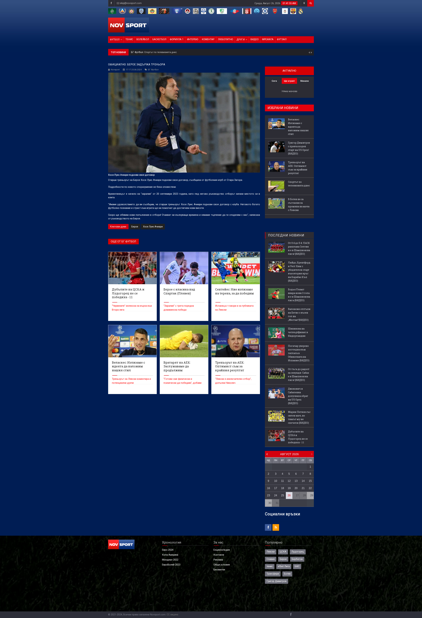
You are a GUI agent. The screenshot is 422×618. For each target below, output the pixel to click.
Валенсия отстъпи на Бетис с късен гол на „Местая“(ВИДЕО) (299, 314)
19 (289, 488)
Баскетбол (159, 39)
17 (275, 488)
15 (310, 481)
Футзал (281, 39)
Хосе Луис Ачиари (153, 226)
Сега (274, 81)
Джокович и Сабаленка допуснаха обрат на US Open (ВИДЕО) (298, 396)
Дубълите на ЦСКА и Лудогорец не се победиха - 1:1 (298, 437)
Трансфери (273, 573)
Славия (271, 559)
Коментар (208, 39)
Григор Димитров (276, 581)
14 (303, 481)
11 (282, 481)
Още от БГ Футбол (123, 241)
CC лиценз (172, 614)
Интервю (192, 39)
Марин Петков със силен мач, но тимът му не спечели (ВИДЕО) (299, 417)
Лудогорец (297, 551)
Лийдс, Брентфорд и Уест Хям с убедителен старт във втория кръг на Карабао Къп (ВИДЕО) (299, 271)
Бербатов (297, 559)
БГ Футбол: (137, 52)
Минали (304, 81)
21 (303, 488)
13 (296, 481)
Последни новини (286, 235)
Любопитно (225, 39)
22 (310, 488)
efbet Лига (284, 566)
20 (296, 488)
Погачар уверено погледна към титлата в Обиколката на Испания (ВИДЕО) (298, 353)
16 (268, 488)
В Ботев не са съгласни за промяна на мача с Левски (173, 52)
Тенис (129, 39)
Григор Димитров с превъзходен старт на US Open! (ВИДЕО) (299, 148)
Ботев (287, 573)
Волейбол (142, 39)
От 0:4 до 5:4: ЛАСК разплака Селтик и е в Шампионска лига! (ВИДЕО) (299, 248)
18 (282, 488)
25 (282, 495)
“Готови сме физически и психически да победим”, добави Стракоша (182, 383)
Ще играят (289, 81)
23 (268, 495)
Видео (255, 39)
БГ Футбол (153, 69)
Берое (134, 226)
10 (275, 481)
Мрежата (267, 39)
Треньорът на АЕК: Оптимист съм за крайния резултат (297, 168)
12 (289, 481)
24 (275, 495)
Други (241, 39)
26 (289, 495)
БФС (297, 566)
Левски (271, 551)
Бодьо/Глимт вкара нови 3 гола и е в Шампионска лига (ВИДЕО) (299, 295)
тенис (270, 566)
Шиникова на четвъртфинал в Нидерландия (298, 332)
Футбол (115, 39)
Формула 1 (176, 39)
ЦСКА (283, 551)
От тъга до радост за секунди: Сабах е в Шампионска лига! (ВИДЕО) (298, 375)
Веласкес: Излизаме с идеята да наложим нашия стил (298, 127)
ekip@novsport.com (131, 3)
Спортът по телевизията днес (299, 183)
